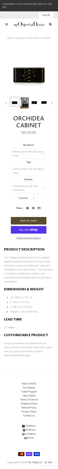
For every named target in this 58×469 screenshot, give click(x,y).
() (46, 15)
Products (20, 38)
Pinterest (30, 429)
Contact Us (29, 415)
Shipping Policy (29, 403)
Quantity (23, 198)
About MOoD (29, 383)
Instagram (30, 433)
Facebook (30, 425)
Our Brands (29, 387)
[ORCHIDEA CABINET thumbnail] (14, 101)
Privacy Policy (29, 411)
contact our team (21, 355)
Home (10, 38)
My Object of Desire (38, 462)
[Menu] (6, 24)
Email (30, 437)
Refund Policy (29, 407)
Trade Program (29, 391)
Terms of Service (29, 399)
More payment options (28, 238)
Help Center (29, 395)
